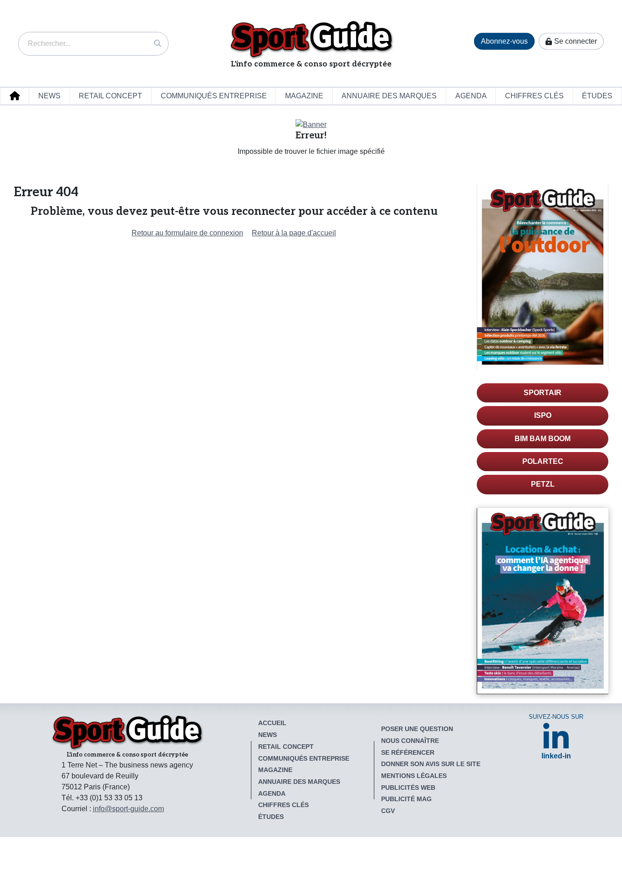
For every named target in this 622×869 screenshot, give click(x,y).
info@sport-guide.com (128, 809)
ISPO (542, 415)
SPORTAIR (542, 392)
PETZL (543, 484)
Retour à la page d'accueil (294, 233)
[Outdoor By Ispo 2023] (311, 124)
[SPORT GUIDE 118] (542, 601)
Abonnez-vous (504, 41)
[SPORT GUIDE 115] (542, 277)
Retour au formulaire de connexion (187, 233)
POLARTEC (542, 461)
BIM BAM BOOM (543, 438)
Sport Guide (311, 39)
